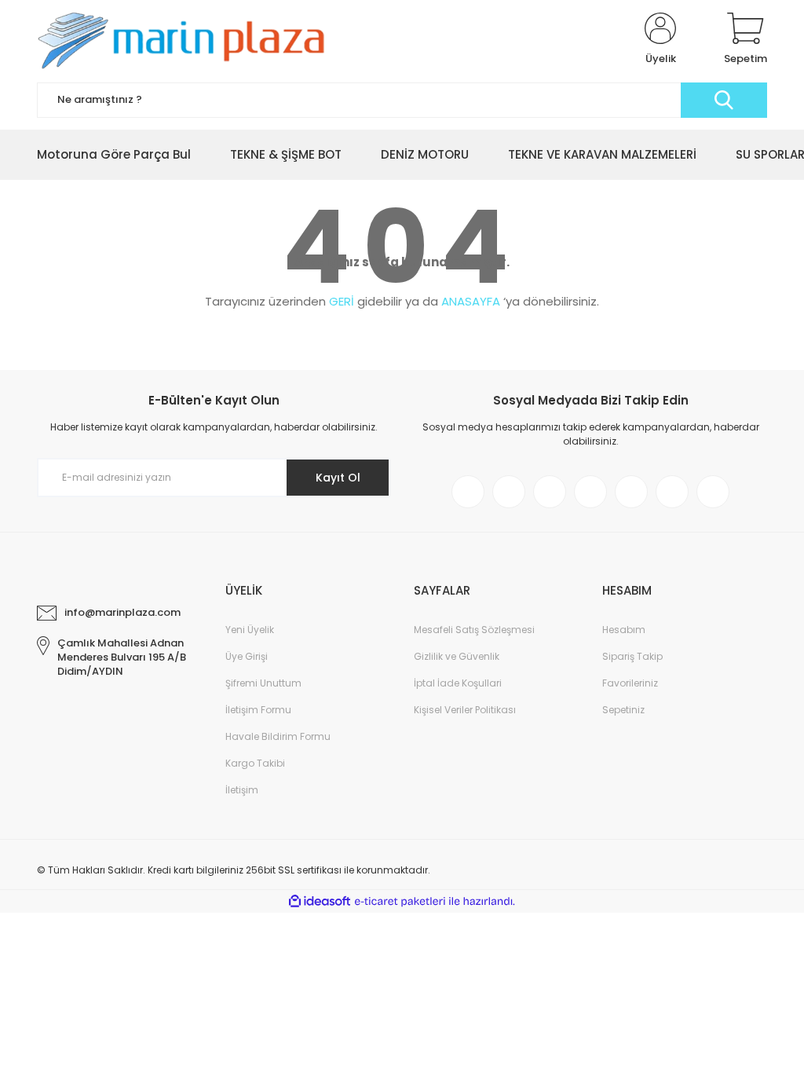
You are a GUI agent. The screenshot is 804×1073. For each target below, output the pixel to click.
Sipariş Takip (632, 656)
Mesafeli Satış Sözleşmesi (474, 629)
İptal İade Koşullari (458, 683)
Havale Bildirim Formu (278, 736)
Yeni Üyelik (249, 629)
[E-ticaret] (400, 902)
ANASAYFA (470, 301)
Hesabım (623, 629)
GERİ (341, 301)
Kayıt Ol (338, 477)
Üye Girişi (246, 656)
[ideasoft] (319, 901)
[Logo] (189, 39)
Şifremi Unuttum (263, 683)
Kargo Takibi (255, 763)
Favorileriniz (630, 683)
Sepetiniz (623, 709)
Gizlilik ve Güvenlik (456, 656)
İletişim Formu (258, 709)
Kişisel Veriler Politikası (465, 709)
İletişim (241, 790)
